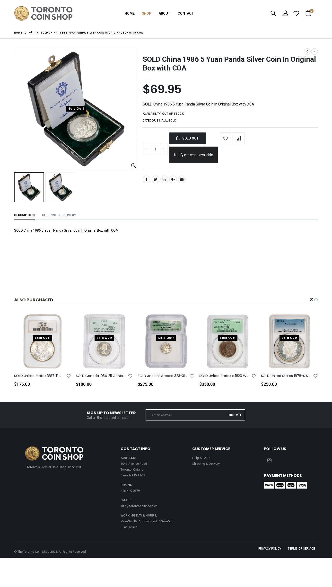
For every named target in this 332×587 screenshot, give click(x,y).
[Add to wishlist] (225, 138)
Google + (173, 179)
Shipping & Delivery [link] (206, 463)
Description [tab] (24, 215)
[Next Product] (314, 51)
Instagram (269, 460)
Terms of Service (301, 548)
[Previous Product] (307, 51)
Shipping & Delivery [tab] (59, 215)
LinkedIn (164, 179)
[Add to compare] (239, 138)
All (31, 32)
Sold (172, 120)
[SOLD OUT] (63, 324)
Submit (235, 415)
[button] (311, 300)
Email (182, 179)
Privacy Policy (269, 548)
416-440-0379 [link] (130, 490)
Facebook (146, 179)
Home (18, 32)
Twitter (155, 179)
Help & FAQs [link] (201, 458)
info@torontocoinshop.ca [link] (139, 506)
